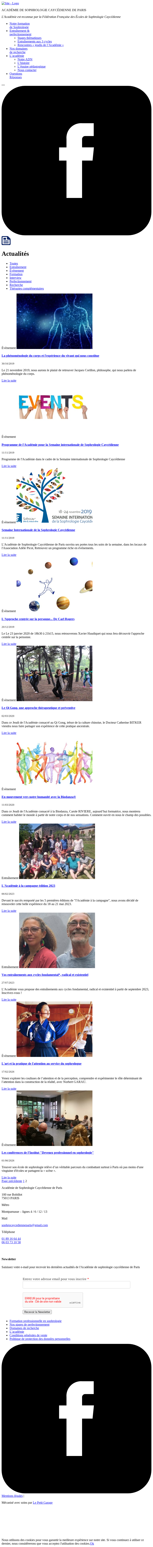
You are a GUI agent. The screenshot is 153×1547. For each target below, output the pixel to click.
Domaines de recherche (24, 1328)
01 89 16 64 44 (11, 1238)
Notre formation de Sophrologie (20, 25)
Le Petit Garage (43, 1502)
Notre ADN (25, 59)
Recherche (16, 285)
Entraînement (18, 267)
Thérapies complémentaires (27, 288)
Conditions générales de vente (28, 1335)
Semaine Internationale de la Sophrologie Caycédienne (38, 530)
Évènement (17, 270)
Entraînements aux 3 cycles (35, 41)
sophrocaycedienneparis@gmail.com (25, 1225)
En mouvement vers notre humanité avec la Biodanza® (39, 797)
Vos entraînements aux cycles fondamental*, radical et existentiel (45, 974)
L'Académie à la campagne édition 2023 (28, 885)
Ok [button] (92, 1543)
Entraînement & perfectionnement (20, 32)
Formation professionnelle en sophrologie (36, 1321)
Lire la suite (9, 380)
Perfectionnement (20, 281)
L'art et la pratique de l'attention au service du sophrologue (41, 1063)
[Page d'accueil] (10, 3)
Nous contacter (27, 70)
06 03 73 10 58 (11, 1242)
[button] (3, 85)
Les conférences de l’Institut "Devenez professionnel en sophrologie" (48, 1152)
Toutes (14, 263)
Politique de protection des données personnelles (40, 1339)
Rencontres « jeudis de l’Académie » (41, 45)
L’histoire (23, 63)
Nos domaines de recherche (18, 50)
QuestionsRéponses (16, 75)
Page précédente (12, 1181)
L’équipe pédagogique (32, 66)
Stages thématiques (29, 38)
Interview (16, 277)
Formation (16, 274)
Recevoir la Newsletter (37, 1311)
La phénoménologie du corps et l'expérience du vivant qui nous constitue (50, 355)
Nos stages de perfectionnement (29, 1324)
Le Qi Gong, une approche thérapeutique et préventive (38, 708)
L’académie (17, 55)
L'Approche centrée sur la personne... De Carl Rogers (38, 619)
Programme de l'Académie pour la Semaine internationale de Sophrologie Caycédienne (60, 444)
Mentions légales (12, 1496)
